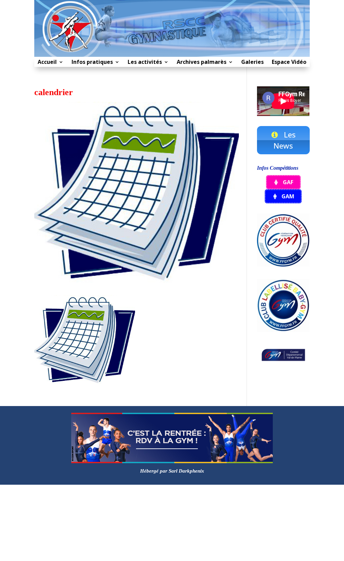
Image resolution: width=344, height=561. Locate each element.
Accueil (47, 62)
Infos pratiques (92, 62)
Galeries (252, 62)
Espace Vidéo (289, 62)
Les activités (145, 62)
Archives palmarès (201, 62)
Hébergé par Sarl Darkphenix (172, 471)
